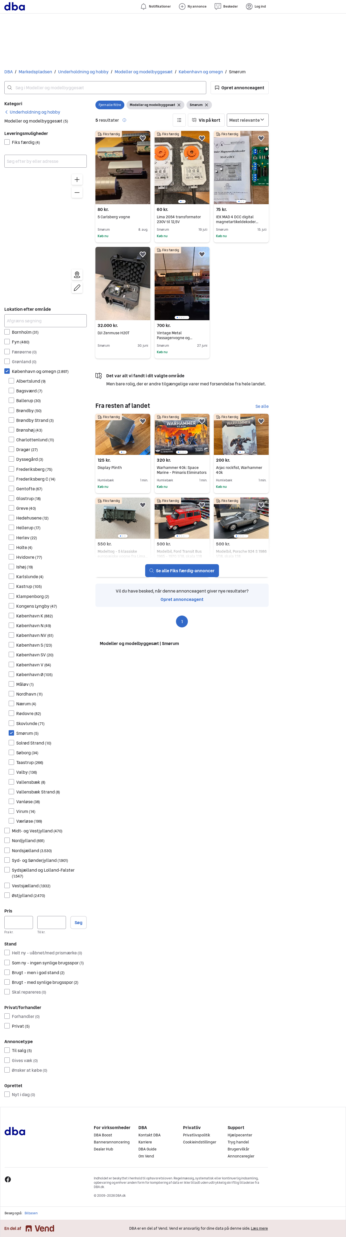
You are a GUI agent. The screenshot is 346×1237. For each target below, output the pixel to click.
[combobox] (105, 87)
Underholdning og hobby (83, 72)
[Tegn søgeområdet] (77, 287)
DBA (8, 72)
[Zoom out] (77, 192)
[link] (32, 112)
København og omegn (201, 72)
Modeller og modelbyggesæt (144, 72)
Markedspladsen (35, 72)
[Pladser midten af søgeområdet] (77, 274)
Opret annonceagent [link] (182, 599)
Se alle (262, 406)
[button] (240, 87)
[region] (45, 235)
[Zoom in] (77, 179)
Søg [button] (78, 922)
